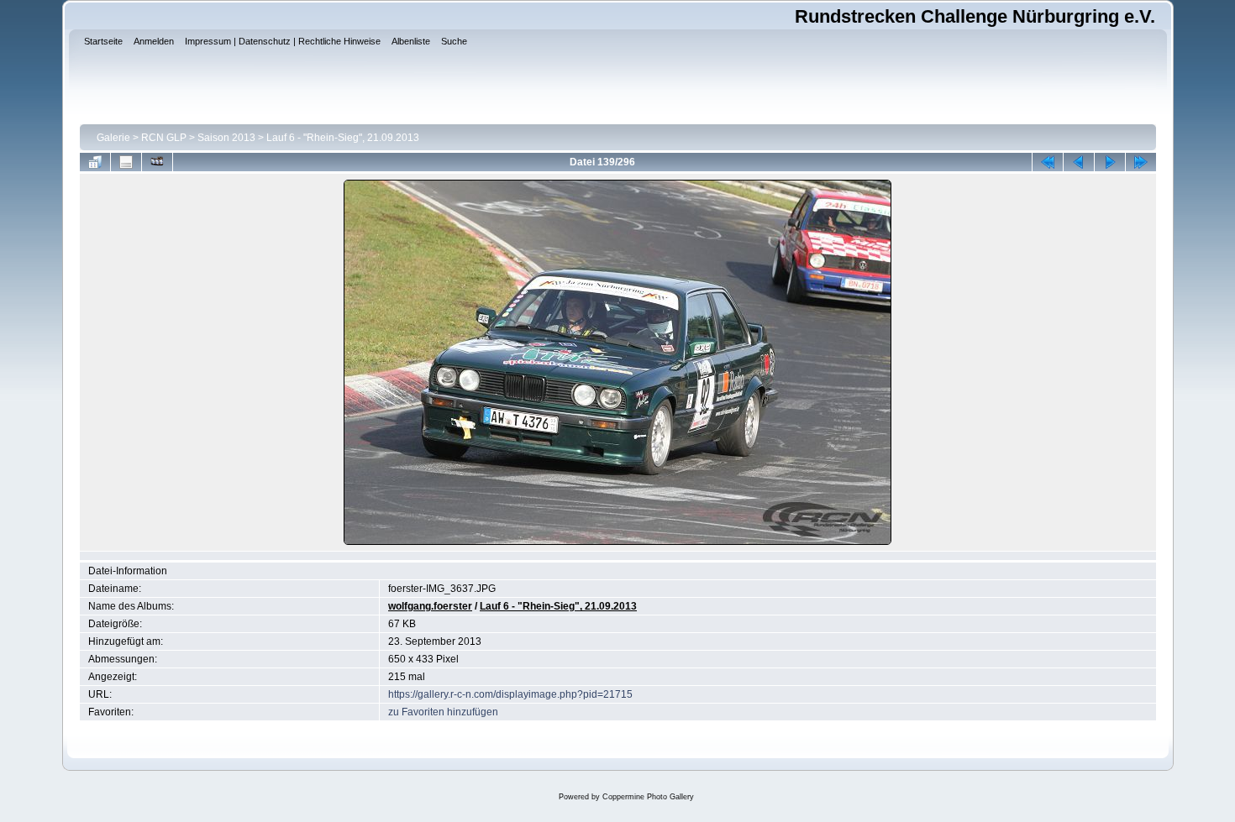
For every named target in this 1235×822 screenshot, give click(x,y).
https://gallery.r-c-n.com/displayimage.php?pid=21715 (510, 694)
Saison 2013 (226, 138)
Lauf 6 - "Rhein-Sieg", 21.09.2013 (342, 138)
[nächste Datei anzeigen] (1110, 162)
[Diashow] (157, 162)
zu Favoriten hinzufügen (443, 712)
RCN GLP (164, 138)
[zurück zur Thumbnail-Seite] (95, 162)
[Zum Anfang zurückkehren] (1048, 162)
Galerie (113, 138)
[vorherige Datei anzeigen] (1079, 162)
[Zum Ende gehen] (1141, 162)
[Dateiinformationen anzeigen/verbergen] (126, 162)
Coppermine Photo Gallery (648, 797)
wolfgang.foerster (430, 606)
